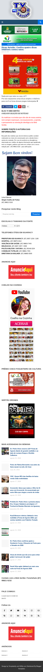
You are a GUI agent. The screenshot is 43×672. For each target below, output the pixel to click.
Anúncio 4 (25, 655)
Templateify (12, 666)
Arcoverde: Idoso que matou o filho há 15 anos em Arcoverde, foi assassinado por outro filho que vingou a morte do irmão (25, 490)
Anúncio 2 (25, 651)
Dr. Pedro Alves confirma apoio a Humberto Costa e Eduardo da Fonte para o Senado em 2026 (25, 543)
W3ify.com (23, 666)
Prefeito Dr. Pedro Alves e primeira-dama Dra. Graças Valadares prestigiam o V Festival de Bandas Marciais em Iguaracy (25, 504)
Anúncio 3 (4, 655)
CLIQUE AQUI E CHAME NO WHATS (10, 597)
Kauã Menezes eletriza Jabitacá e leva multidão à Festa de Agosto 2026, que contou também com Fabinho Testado (24, 518)
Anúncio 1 (4, 651)
